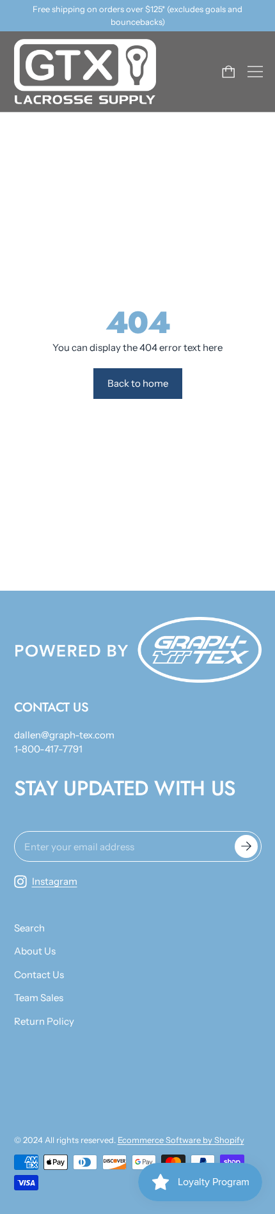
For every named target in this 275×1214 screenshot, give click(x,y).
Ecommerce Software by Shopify (181, 1140)
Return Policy (44, 1021)
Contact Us (39, 975)
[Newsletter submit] (246, 846)
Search (29, 928)
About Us (35, 951)
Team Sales (38, 998)
